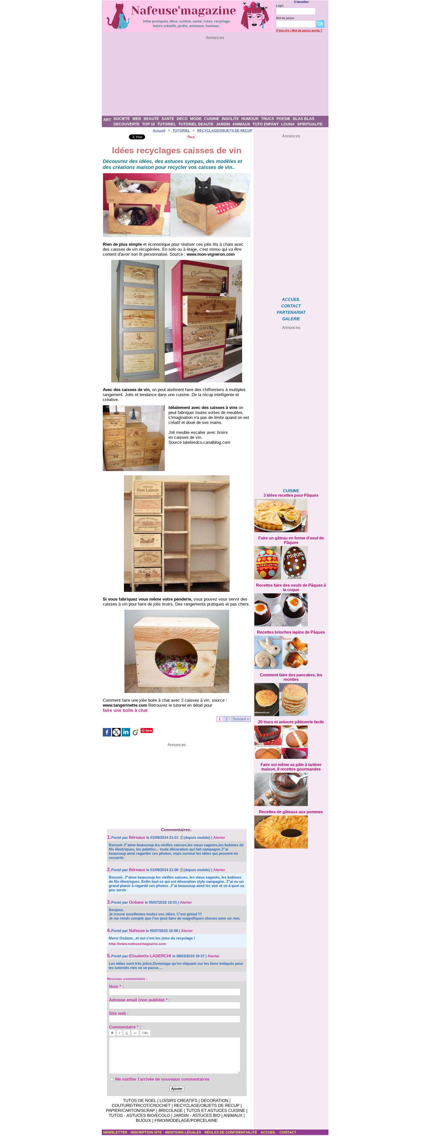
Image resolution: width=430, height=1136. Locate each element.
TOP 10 (148, 124)
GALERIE (291, 319)
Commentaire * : (125, 1027)
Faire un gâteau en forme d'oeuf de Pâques (291, 540)
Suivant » (240, 719)
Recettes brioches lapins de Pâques (291, 632)
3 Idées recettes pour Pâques (291, 495)
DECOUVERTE (126, 124)
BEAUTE (151, 119)
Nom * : (116, 986)
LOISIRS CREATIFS (178, 1100)
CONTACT (291, 306)
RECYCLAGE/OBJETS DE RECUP (224, 130)
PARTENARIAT (291, 312)
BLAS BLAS (303, 119)
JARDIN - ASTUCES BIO (196, 1115)
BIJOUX (143, 1120)
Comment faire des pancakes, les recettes (291, 677)
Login (280, 5)
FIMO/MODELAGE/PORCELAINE (186, 1120)
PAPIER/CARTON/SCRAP (130, 1110)
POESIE (283, 119)
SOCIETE (121, 119)
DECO (182, 119)
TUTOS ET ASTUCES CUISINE (215, 1110)
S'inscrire (283, 30)
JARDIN (223, 124)
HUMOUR (250, 119)
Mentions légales (183, 1132)
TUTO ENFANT (266, 124)
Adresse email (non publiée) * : (139, 1000)
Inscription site (147, 1132)
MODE (196, 119)
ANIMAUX (241, 124)
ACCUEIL (291, 299)
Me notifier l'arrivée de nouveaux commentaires (162, 1079)
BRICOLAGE (171, 1110)
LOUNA (288, 124)
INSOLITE (230, 119)
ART (107, 120)
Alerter (219, 837)
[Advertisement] (215, 78)
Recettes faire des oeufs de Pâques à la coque (291, 587)
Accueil (159, 130)
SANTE (167, 119)
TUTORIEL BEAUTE (196, 124)
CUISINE (211, 119)
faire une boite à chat (125, 710)
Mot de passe (285, 18)
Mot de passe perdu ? (307, 30)
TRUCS (267, 119)
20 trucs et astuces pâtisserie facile (291, 722)
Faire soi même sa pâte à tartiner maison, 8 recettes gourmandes (291, 767)
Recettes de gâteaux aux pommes (291, 812)
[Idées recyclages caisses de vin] (177, 174)
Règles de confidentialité (231, 1132)
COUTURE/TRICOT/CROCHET (141, 1105)
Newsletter (115, 1132)
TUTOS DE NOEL (139, 1100)
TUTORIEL (166, 124)
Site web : (119, 1013)
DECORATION (214, 1100)
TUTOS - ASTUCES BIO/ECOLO (139, 1115)
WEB (136, 119)
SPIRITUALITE (309, 124)
